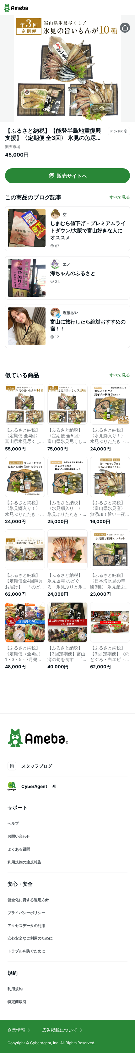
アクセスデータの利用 (26, 925)
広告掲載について (59, 1030)
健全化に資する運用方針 (28, 899)
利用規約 (15, 988)
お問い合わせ (19, 836)
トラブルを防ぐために (26, 951)
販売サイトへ (72, 176)
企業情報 (16, 1030)
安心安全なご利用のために (30, 938)
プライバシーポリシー (26, 912)
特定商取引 (17, 1001)
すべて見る (120, 197)
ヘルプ (13, 823)
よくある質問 (19, 849)
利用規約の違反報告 (24, 862)
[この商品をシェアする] (125, 28)
